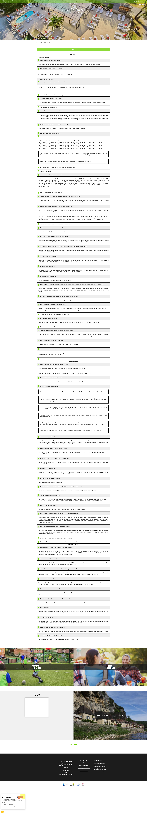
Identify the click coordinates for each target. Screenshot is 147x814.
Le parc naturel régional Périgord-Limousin (110, 716)
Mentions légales (98, 760)
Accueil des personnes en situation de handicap (100, 770)
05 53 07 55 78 (141, 4)
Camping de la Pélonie (66, 761)
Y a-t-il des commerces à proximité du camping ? (51, 192)
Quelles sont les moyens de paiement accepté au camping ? (54, 124)
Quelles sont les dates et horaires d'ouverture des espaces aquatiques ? (56, 224)
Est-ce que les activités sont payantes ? (49, 318)
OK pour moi (21, 808)
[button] (2, 812)
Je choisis (13, 808)
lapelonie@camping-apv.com (66, 774)
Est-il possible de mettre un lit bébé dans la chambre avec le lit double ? (56, 538)
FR (142, 2)
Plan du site (97, 762)
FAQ (49, 42)
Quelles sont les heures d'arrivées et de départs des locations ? (54, 364)
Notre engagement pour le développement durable (100, 767)
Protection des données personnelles (99, 764)
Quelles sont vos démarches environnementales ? (51, 359)
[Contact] (134, 1)
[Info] (138, 1)
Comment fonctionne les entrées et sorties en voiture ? (52, 304)
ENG (140, 2)
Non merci (5, 808)
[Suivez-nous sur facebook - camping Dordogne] (83, 762)
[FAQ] (73, 11)
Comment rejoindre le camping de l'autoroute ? (51, 175)
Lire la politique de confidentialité (7, 804)
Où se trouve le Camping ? (46, 171)
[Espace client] (136, 1)
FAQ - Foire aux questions (43, 42)
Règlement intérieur (84, 771)
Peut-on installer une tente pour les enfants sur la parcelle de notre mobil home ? (58, 541)
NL (144, 2)
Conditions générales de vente (84, 768)
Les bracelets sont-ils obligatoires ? (48, 276)
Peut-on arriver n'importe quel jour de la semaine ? (51, 377)
